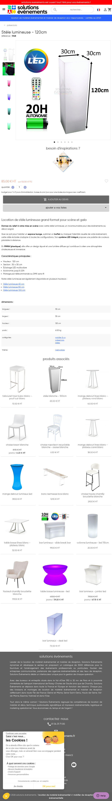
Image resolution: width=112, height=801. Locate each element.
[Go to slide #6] (9, 125)
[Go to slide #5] (9, 111)
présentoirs (59, 340)
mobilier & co (60, 337)
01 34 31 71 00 (58, 723)
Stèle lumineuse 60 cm (13, 284)
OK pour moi (49, 786)
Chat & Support (14, 772)
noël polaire (60, 350)
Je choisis (18, 786)
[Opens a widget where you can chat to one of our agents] (101, 796)
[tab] (54, 142)
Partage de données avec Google (21, 767)
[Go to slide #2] (9, 68)
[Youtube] (74, 767)
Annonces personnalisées (18, 774)
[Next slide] (105, 90)
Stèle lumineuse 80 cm (13, 287)
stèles (57, 343)
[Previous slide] (20, 90)
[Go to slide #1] (9, 54)
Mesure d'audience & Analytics (20, 769)
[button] (6, 796)
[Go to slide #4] (9, 97)
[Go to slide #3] (9, 83)
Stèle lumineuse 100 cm (14, 290)
